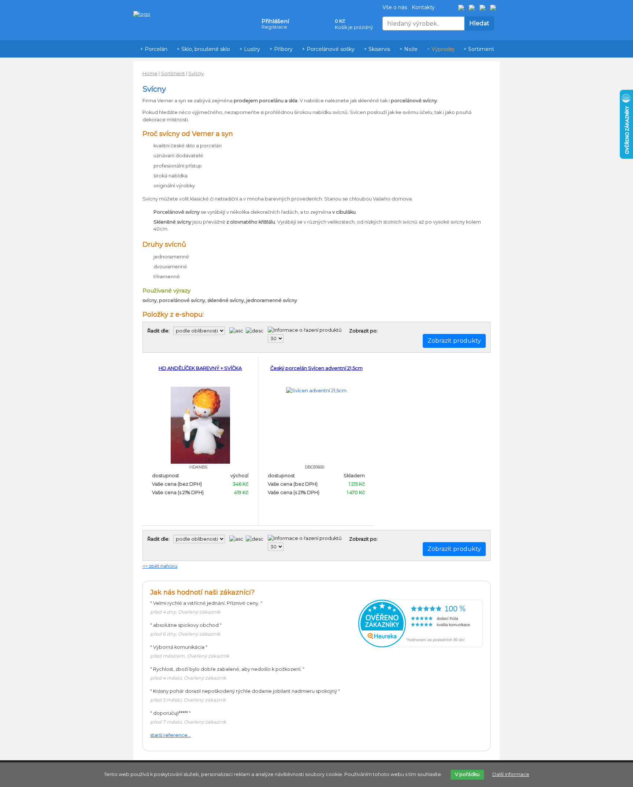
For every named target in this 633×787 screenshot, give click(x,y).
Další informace (510, 774)
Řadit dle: (158, 331)
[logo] (141, 3)
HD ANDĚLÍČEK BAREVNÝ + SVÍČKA (200, 368)
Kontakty (423, 7)
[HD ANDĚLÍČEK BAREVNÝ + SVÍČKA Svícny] (200, 424)
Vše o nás (394, 7)
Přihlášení (275, 21)
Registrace (274, 27)
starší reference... (170, 735)
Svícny (196, 73)
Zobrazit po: (363, 331)
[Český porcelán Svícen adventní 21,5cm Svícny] (316, 390)
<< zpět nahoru (159, 566)
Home (150, 73)
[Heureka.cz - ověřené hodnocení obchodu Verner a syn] (420, 623)
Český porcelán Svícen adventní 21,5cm (316, 368)
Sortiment (173, 73)
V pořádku (467, 774)
